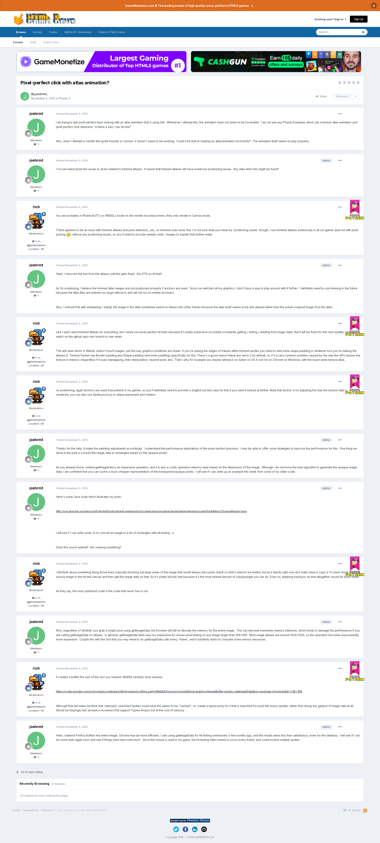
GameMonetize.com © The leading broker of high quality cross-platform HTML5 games (187, 5)
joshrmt (41, 94)
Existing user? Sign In (330, 19)
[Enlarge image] (68, 234)
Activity (37, 32)
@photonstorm (36, 245)
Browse (21, 32)
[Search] (363, 32)
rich (36, 207)
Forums (18, 42)
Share (322, 96)
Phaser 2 (64, 98)
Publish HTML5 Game (112, 32)
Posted (72, 113)
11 (37, 144)
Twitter (53, 32)
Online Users (51, 42)
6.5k (38, 241)
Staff (33, 42)
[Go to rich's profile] (36, 221)
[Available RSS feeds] (365, 810)
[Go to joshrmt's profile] (24, 96)
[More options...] (340, 113)
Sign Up (358, 19)
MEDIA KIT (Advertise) (78, 32)
